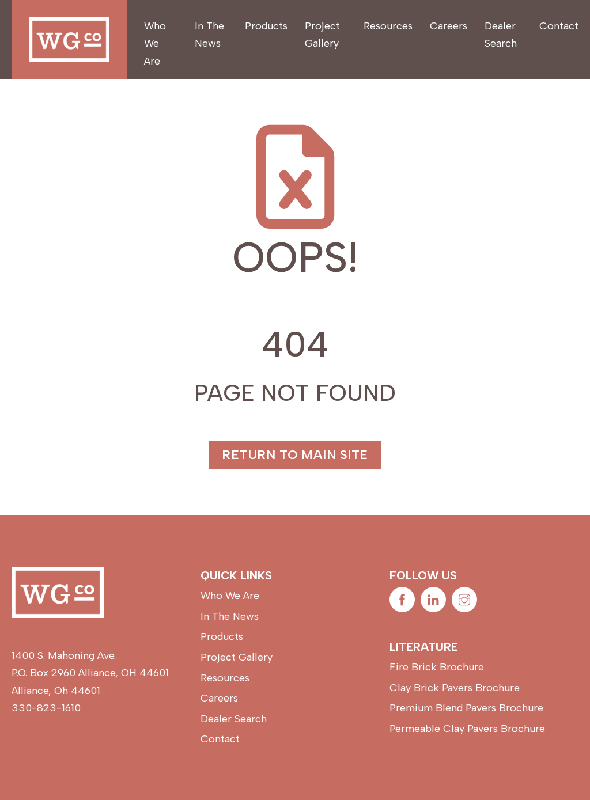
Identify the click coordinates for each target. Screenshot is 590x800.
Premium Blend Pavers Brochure (466, 708)
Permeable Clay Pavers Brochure (467, 728)
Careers (448, 26)
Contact (558, 26)
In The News (209, 35)
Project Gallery (322, 35)
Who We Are (155, 43)
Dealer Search (501, 35)
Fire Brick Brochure (436, 667)
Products (266, 26)
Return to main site (295, 454)
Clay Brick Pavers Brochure (454, 687)
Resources (388, 26)
